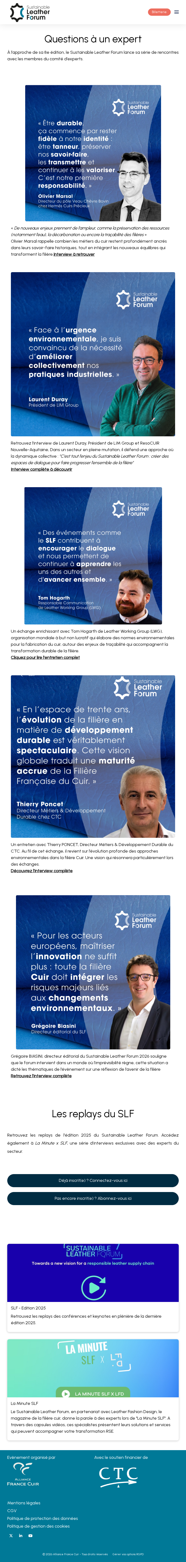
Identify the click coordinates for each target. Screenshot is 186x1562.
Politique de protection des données (42, 1518)
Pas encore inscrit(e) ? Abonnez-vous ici (93, 1198)
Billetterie (159, 12)
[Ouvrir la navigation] (176, 12)
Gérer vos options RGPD (128, 1554)
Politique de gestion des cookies (38, 1526)
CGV (12, 1510)
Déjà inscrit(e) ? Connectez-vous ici (93, 1180)
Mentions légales (23, 1503)
